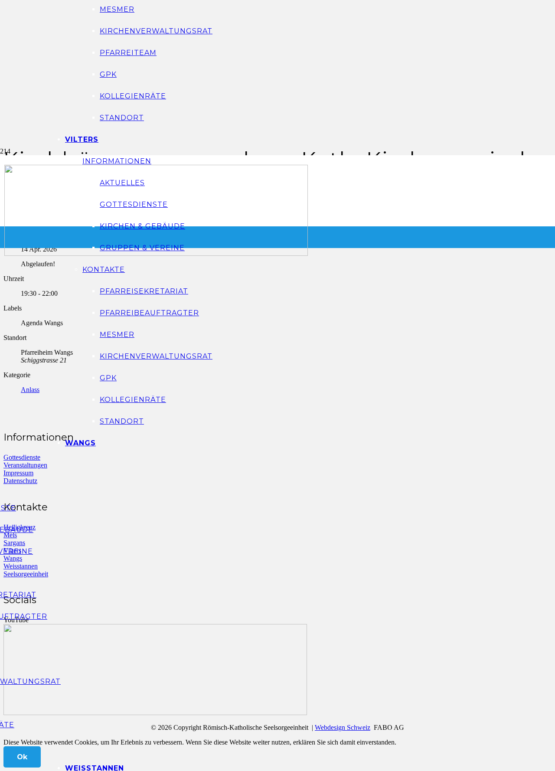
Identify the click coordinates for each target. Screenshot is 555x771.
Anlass (30, 389)
